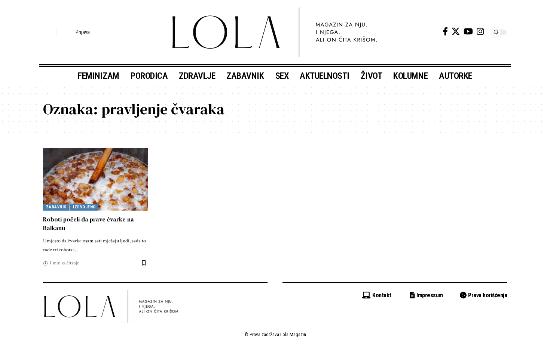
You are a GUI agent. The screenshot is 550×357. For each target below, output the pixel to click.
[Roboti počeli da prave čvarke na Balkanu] (95, 179)
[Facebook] (445, 31)
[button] (48, 32)
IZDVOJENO (84, 207)
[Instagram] (480, 31)
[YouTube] (468, 31)
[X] (456, 31)
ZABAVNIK (56, 207)
